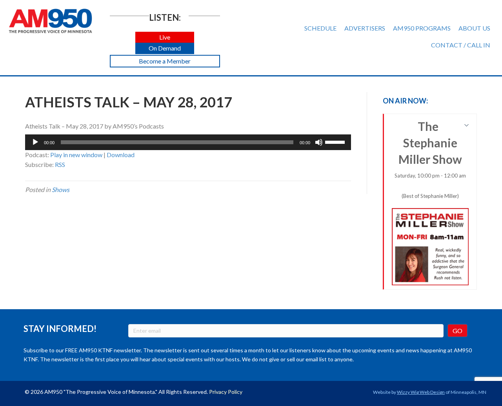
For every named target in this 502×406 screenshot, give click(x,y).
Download (121, 154)
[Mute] (319, 142)
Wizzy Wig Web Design (421, 392)
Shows (60, 189)
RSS (60, 164)
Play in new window (76, 154)
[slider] (336, 141)
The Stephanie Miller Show (430, 159)
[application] (188, 142)
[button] (164, 37)
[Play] (35, 142)
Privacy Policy (225, 391)
